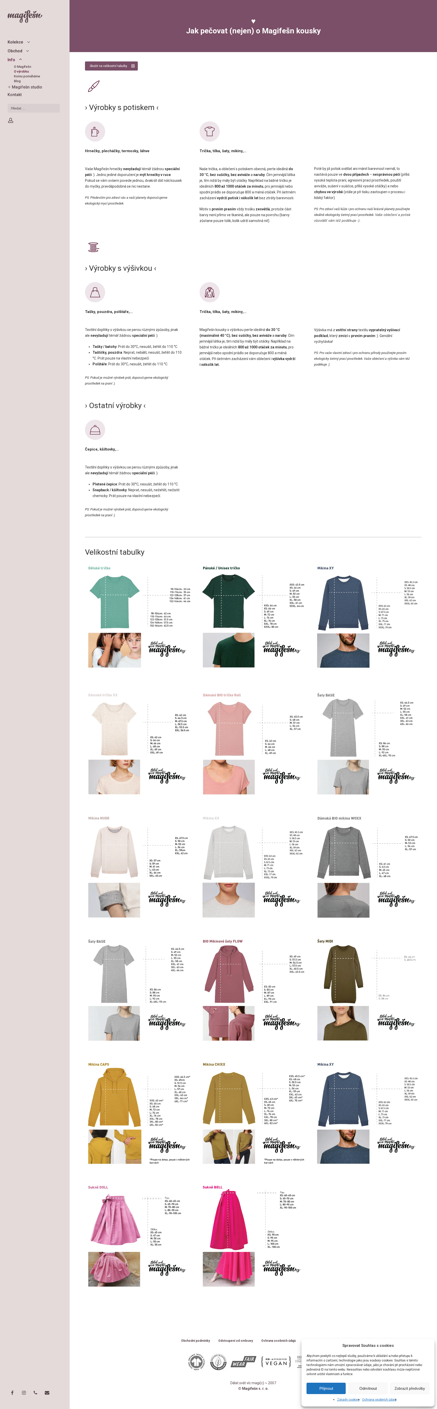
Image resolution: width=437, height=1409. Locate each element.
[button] (111, 66)
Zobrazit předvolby (410, 1388)
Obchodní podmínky (195, 1341)
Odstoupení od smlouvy (235, 1341)
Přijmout (326, 1388)
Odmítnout (368, 1388)
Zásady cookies (348, 1399)
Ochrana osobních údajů (379, 1399)
